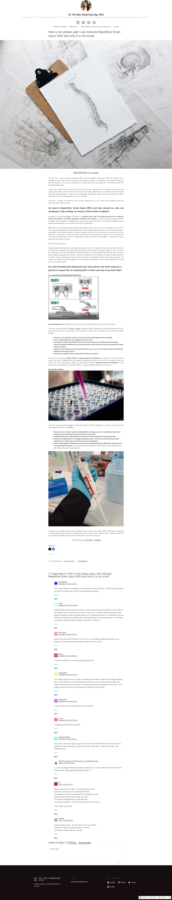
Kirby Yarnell (62, 632)
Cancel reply (85, 842)
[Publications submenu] (77, 26)
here (68, 216)
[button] (73, 298)
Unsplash (97, 540)
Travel (60, 603)
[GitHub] (83, 22)
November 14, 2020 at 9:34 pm (68, 656)
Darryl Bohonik (63, 582)
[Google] (88, 22)
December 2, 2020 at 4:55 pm (68, 739)
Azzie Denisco (63, 672)
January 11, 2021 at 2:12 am (67, 763)
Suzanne (61, 818)
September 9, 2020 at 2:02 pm (68, 584)
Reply (56, 598)
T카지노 (61, 718)
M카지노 (61, 654)
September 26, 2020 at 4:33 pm (68, 605)
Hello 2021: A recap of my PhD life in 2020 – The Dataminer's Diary (78, 761)
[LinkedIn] (94, 22)
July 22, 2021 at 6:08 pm (66, 820)
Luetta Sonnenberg (64, 737)
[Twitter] (78, 22)
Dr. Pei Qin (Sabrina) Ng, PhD (86, 14)
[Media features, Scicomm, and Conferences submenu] (110, 26)
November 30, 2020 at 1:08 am (68, 720)
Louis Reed (88, 540)
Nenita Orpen (63, 699)
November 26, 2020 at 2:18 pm (68, 701)
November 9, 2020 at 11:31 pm (68, 634)
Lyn (60, 782)
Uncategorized (82, 561)
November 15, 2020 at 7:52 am (68, 674)
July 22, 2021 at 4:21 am (66, 784)
